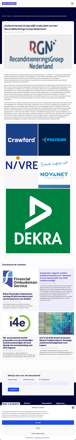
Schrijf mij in (13, 389)
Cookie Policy (30, 437)
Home (4, 16)
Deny (38, 428)
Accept (38, 422)
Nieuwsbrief (8, 32)
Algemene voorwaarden (42, 437)
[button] (73, 408)
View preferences (38, 433)
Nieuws (9, 16)
